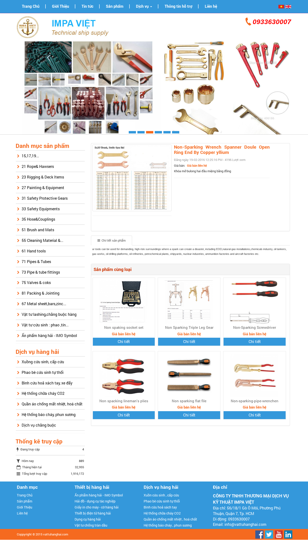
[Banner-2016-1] (154, 87)
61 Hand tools (34, 250)
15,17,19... (30, 155)
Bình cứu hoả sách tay (160, 507)
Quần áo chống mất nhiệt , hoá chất (170, 519)
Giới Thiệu (24, 507)
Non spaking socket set (123, 327)
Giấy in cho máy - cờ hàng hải (97, 507)
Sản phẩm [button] (114, 6)
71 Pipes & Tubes (36, 261)
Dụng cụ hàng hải (88, 519)
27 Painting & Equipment (43, 187)
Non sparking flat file (189, 400)
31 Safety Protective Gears (45, 198)
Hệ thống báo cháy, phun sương (49, 414)
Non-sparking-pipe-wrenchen (254, 400)
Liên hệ (22, 513)
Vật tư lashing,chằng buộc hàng (49, 314)
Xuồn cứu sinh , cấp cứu (161, 495)
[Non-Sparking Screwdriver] (254, 301)
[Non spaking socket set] (123, 301)
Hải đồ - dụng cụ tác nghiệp (95, 501)
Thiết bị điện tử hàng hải (93, 513)
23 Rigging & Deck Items (43, 176)
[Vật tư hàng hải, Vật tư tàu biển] (65, 26)
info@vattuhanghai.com (245, 524)
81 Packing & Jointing (40, 293)
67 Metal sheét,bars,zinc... (44, 303)
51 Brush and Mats (38, 229)
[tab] (111, 240)
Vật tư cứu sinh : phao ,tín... (45, 324)
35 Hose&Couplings (38, 219)
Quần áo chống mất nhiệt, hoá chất (52, 403)
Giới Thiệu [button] (60, 6)
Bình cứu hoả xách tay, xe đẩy (47, 382)
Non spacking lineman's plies (123, 400)
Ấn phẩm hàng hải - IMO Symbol (49, 335)
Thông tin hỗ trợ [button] (178, 6)
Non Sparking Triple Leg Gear (189, 327)
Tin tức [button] (87, 6)
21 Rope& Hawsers (38, 166)
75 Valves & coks (36, 282)
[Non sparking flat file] (189, 375)
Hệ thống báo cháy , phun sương (168, 525)
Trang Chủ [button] (30, 6)
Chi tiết (124, 341)
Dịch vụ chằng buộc (39, 425)
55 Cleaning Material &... (42, 240)
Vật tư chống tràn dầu (91, 525)
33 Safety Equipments (41, 208)
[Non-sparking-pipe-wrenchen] (254, 375)
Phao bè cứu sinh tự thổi (43, 372)
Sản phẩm (24, 501)
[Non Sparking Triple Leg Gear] (189, 301)
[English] (288, 6)
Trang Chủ (24, 495)
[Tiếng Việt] (281, 6)
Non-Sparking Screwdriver (254, 327)
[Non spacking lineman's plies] (123, 375)
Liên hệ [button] (211, 6)
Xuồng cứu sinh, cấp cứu (43, 361)
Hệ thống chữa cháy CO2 (43, 393)
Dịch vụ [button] (143, 6)
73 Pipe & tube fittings (41, 272)
